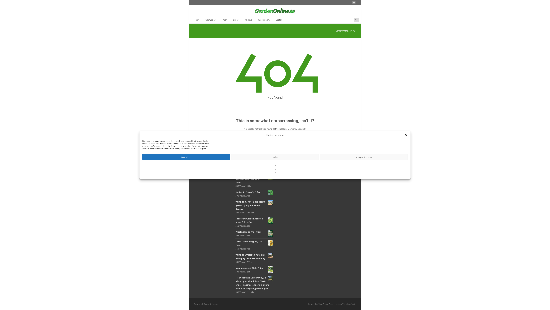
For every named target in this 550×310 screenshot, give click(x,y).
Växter (279, 19)
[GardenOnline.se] (275, 11)
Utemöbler (210, 19)
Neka (275, 156)
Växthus (248, 19)
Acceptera (186, 156)
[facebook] (353, 3)
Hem (197, 19)
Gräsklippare (264, 19)
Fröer (224, 19)
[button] (406, 135)
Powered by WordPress (318, 304)
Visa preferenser (364, 156)
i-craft (337, 304)
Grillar (235, 19)
